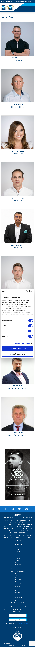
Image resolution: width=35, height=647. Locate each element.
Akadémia (18, 582)
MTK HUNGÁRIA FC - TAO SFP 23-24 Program (17, 535)
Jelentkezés (17, 556)
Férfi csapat (17, 580)
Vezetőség (17, 560)
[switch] (30, 325)
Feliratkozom (17, 627)
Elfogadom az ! (18, 623)
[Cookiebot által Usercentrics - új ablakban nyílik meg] (25, 291)
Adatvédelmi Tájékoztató (17, 602)
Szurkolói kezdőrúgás (17, 571)
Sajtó (17, 575)
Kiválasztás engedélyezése (17, 354)
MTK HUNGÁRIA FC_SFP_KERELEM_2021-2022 (17, 518)
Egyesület (17, 590)
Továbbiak (17, 540)
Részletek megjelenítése (22, 343)
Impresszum (17, 600)
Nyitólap (17, 547)
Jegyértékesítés (17, 584)
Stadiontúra (17, 573)
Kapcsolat (17, 593)
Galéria (17, 567)
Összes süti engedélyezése (18, 348)
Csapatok (17, 552)
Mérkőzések (17, 554)
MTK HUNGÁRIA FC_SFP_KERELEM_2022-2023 (17, 528)
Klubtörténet (17, 564)
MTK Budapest (17, 558)
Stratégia (17, 562)
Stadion (17, 588)
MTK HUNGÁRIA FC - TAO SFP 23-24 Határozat (17, 537)
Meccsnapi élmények (17, 569)
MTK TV (17, 577)
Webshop (17, 586)
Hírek (17, 549)
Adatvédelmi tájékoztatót (21, 623)
